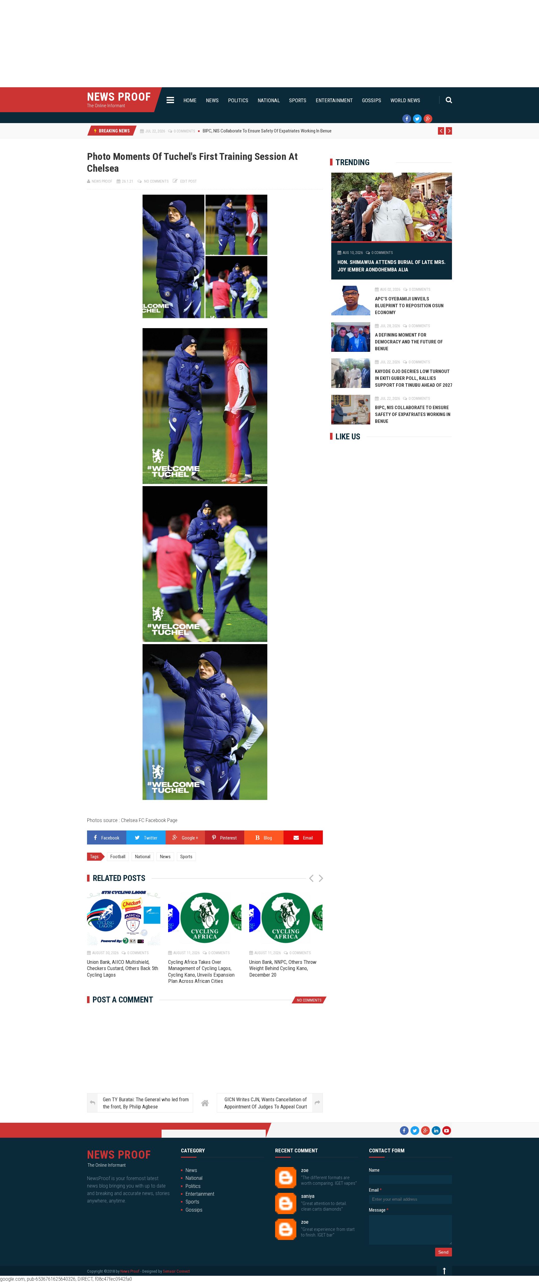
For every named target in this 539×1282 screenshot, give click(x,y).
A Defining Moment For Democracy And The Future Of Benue (409, 342)
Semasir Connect (176, 1271)
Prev (441, 134)
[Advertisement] (187, 43)
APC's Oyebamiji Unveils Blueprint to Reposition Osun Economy (409, 305)
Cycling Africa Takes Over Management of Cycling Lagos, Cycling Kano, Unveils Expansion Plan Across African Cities (201, 971)
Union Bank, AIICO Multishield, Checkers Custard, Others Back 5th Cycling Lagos (122, 968)
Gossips (371, 100)
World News (405, 100)
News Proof (119, 96)
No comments (156, 181)
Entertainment (334, 100)
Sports (297, 100)
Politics (238, 100)
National (269, 100)
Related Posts (119, 878)
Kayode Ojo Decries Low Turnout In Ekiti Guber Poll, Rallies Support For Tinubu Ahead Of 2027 (414, 378)
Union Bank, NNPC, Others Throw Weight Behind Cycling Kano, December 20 (283, 968)
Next (449, 134)
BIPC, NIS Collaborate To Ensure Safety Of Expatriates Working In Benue (412, 414)
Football (117, 856)
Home (190, 100)
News (212, 100)
